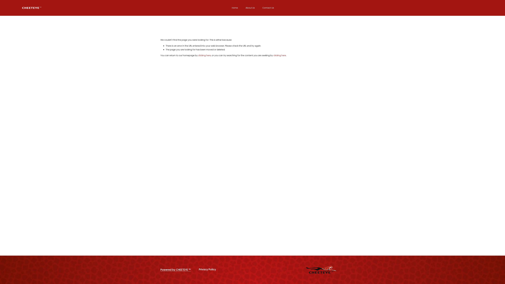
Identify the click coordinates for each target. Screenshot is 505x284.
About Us (250, 7)
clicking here (204, 55)
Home (235, 7)
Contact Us (268, 7)
